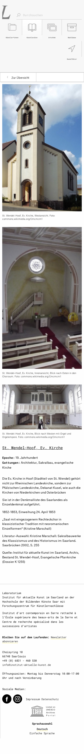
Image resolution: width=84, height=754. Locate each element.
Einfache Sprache (42, 733)
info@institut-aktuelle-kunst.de (26, 665)
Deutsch (42, 729)
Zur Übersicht (20, 77)
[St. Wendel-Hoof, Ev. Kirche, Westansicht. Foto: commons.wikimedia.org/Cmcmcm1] (42, 146)
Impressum (33, 699)
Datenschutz (50, 699)
